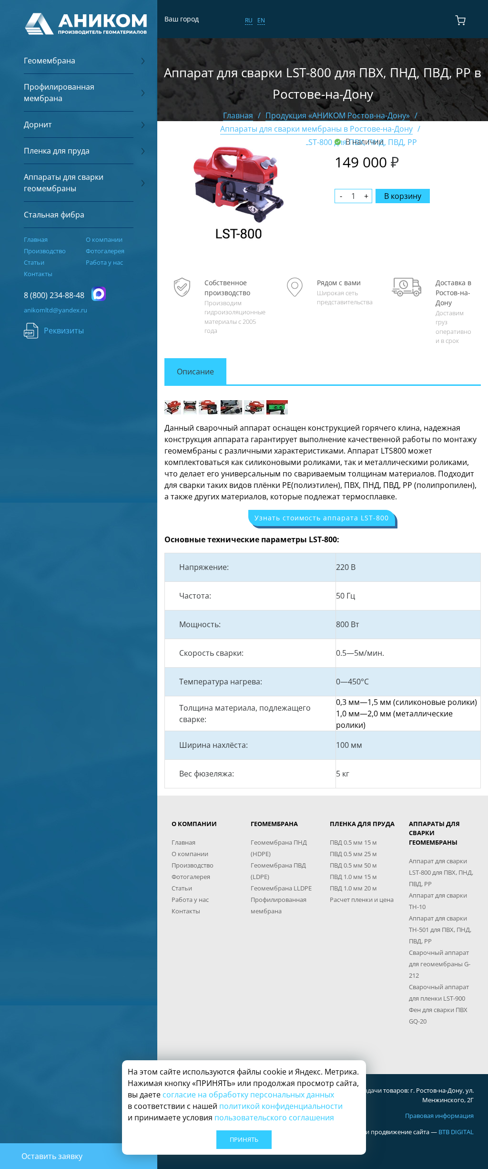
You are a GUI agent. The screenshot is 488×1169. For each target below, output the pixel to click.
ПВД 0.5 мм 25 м (353, 853)
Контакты (38, 273)
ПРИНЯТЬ (244, 1139)
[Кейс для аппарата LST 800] (190, 406)
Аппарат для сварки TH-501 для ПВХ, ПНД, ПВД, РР (440, 929)
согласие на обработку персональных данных (248, 1094)
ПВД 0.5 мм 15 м (353, 842)
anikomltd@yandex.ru (55, 310)
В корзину (402, 196)
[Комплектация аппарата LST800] (209, 406)
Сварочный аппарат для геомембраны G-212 (439, 964)
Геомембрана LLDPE (281, 888)
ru (249, 20)
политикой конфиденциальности (281, 1106)
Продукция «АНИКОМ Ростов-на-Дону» (337, 115)
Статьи (34, 262)
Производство (45, 251)
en (261, 20)
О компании (104, 239)
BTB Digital (456, 1132)
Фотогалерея (105, 251)
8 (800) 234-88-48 (54, 295)
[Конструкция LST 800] (231, 406)
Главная (36, 239)
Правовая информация (439, 1115)
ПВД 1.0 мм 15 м (353, 876)
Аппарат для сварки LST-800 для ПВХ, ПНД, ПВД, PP (441, 872)
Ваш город (181, 18)
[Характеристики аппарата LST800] (277, 406)
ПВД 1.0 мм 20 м (353, 888)
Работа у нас (104, 262)
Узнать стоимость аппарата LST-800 (321, 517)
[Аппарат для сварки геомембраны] (172, 406)
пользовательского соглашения (274, 1117)
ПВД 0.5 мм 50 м (353, 865)
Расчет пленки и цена (362, 899)
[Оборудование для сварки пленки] (254, 406)
